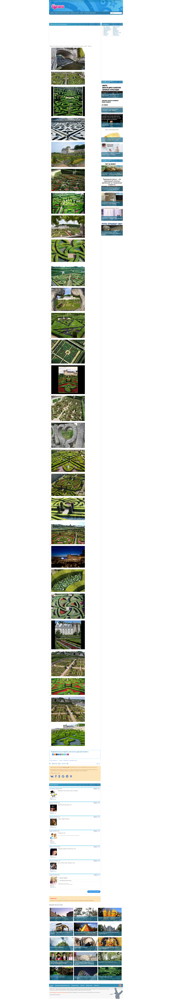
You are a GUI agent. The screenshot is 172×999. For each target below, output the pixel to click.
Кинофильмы (116, 30)
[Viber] (60, 754)
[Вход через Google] (64, 777)
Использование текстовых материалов (58, 992)
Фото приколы (107, 26)
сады (61, 760)
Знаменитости (107, 30)
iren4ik (51, 875)
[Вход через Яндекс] (71, 777)
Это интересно (54, 760)
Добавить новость (75, 12)
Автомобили (115, 31)
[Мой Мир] (58, 754)
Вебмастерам (89, 985)
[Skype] (64, 754)
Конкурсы (106, 35)
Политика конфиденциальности (62, 985)
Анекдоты (115, 27)
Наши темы (115, 33)
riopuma (51, 860)
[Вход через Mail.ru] (68, 777)
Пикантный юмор (107, 29)
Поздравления (116, 35)
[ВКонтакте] (53, 754)
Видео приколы (116, 26)
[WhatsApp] (62, 754)
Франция (66, 760)
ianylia (51, 831)
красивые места (73, 760)
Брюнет (51, 846)
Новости (105, 32)
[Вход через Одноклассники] (60, 777)
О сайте (51, 985)
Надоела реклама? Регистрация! (62, 12)
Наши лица (106, 33)
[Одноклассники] (55, 754)
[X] (57, 754)
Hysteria (51, 802)
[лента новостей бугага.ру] (122, 1)
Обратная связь (118, 1)
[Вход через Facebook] (56, 777)
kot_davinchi (52, 788)
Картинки (106, 31)
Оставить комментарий (94, 891)
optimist (51, 816)
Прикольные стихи (117, 32)
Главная (52, 12)
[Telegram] (66, 754)
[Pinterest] (68, 754)
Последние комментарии (89, 12)
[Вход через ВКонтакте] (52, 777)
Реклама (113, 1)
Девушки (115, 29)
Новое (81, 12)
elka (60, 763)
